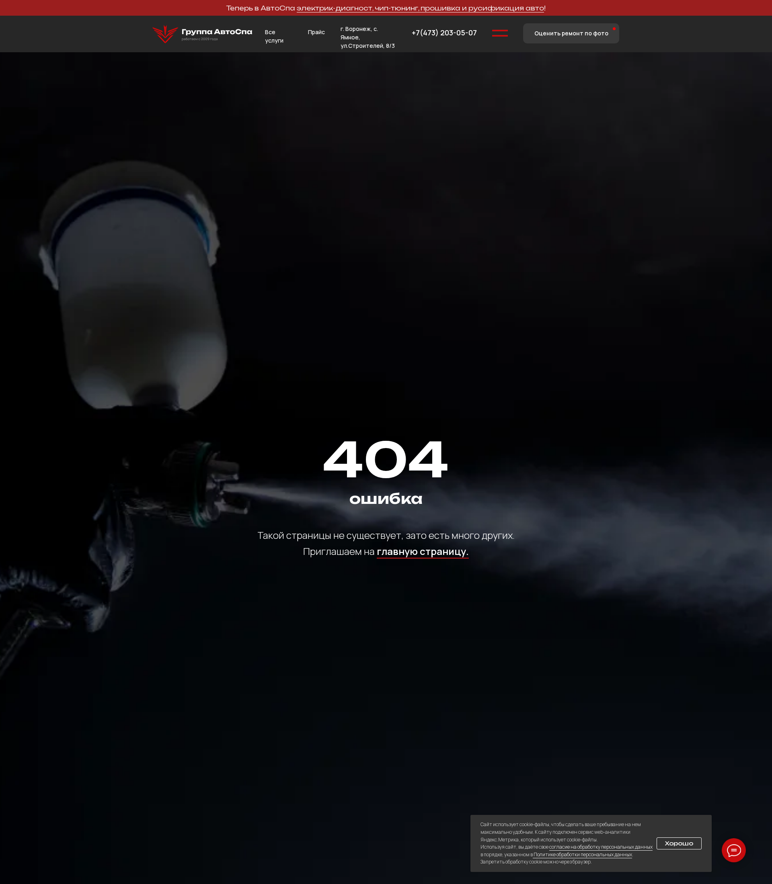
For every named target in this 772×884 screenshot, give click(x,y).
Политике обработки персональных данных (582, 854)
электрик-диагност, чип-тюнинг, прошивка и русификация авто (420, 8)
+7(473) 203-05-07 (444, 32)
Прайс (316, 32)
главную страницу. (423, 551)
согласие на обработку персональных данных (601, 846)
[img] (202, 34)
